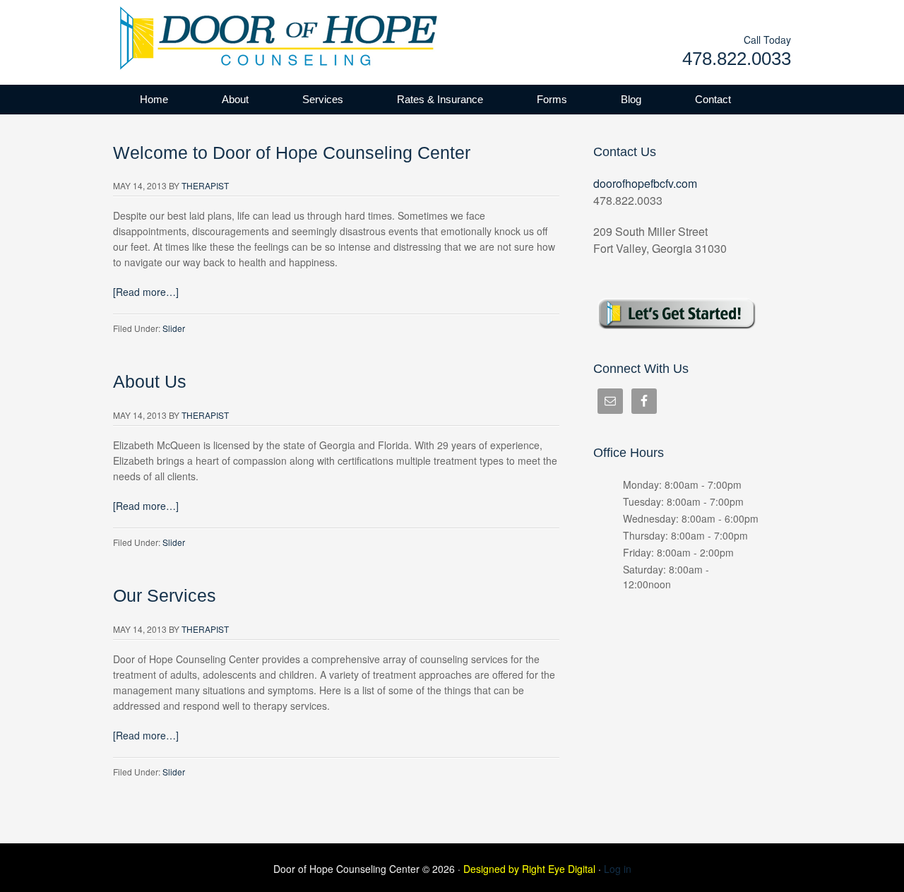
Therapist (205, 185)
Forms (552, 99)
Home (154, 99)
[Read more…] (146, 292)
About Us (149, 381)
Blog (631, 99)
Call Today (767, 39)
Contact (713, 99)
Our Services (164, 595)
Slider (173, 328)
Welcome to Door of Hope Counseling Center (291, 152)
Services (322, 99)
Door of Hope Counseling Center (254, 35)
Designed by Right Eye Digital (530, 869)
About (235, 99)
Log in (617, 869)
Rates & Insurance (440, 99)
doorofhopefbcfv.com (645, 183)
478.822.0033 (736, 58)
